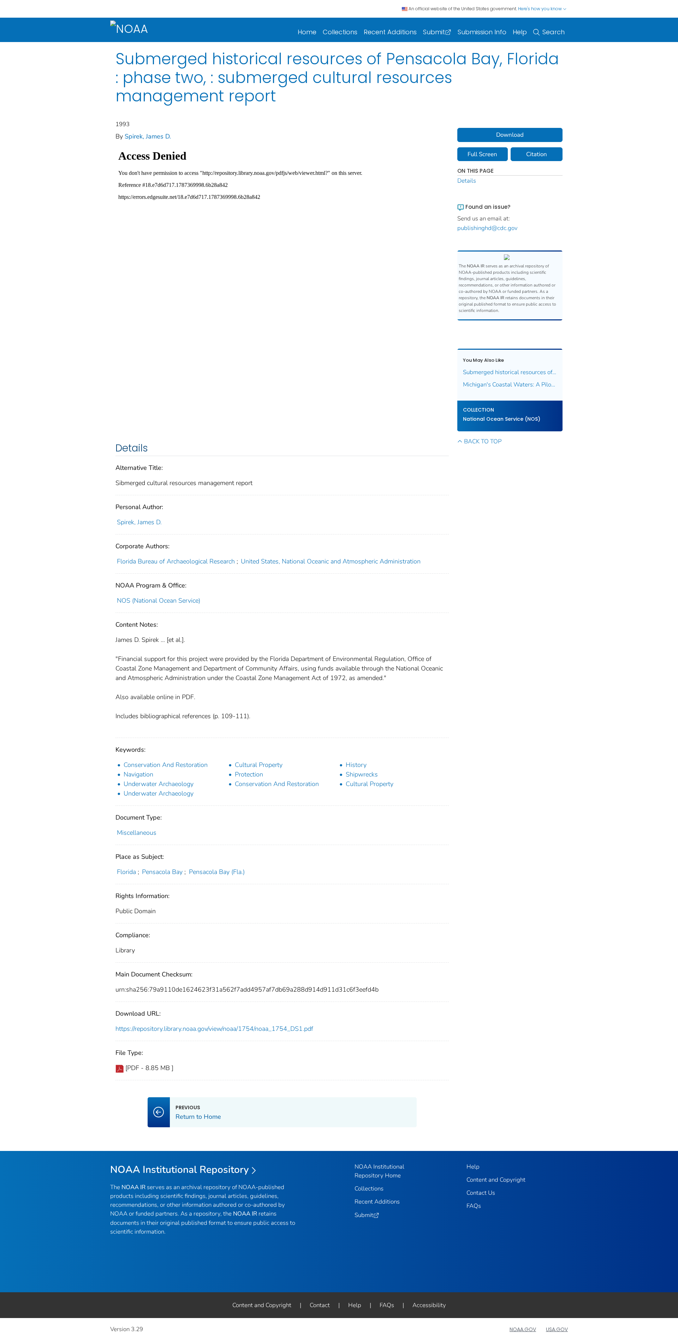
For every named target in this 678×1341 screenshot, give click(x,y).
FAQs (473, 1206)
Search (553, 32)
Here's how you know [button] (540, 9)
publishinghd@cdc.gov (487, 228)
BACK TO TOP (482, 441)
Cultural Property (258, 765)
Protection (249, 774)
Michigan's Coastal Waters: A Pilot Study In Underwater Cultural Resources (510, 384)
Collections (340, 32)
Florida (126, 872)
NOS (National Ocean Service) (158, 600)
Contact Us (480, 1193)
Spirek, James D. (148, 136)
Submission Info (482, 32)
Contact (320, 1305)
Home (307, 32)
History (356, 765)
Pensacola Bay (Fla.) (217, 872)
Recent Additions (390, 32)
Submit (434, 32)
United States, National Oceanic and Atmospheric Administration (331, 561)
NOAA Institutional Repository (179, 1169)
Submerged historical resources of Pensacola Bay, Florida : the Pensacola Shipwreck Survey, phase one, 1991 (510, 372)
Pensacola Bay (162, 872)
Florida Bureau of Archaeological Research (176, 561)
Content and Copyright (495, 1180)
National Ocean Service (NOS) (501, 419)
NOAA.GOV (523, 1329)
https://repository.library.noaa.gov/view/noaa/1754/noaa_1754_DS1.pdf (214, 1028)
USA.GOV (557, 1329)
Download (510, 135)
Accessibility (429, 1305)
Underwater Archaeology (159, 784)
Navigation (138, 774)
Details (466, 181)
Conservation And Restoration (166, 765)
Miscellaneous (136, 832)
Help (520, 32)
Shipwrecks (362, 774)
